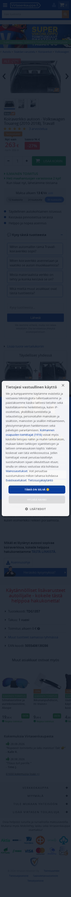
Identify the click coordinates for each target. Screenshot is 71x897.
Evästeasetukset (16, 480)
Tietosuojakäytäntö (40, 480)
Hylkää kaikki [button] (37, 499)
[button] (35, 509)
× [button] (62, 385)
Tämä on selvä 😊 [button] (37, 489)
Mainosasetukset (17, 471)
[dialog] (35, 448)
